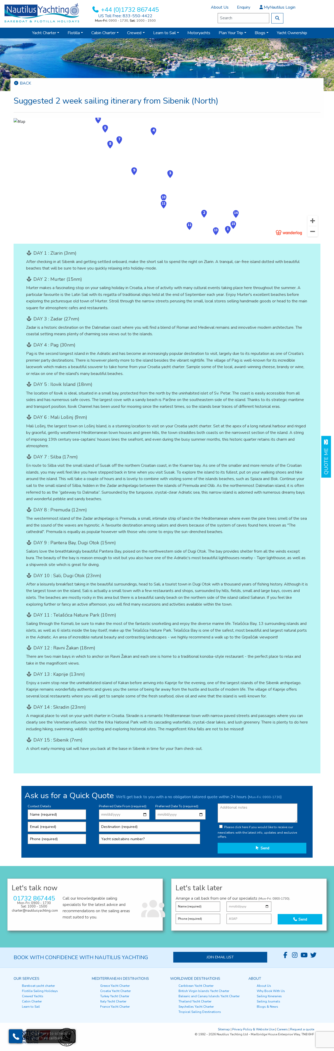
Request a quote (302, 1029)
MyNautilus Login (279, 7)
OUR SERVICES (26, 978)
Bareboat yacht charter (38, 986)
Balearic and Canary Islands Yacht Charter (209, 996)
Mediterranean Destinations (120, 978)
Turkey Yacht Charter (114, 996)
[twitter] (313, 955)
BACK (25, 83)
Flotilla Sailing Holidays (40, 991)
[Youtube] (304, 955)
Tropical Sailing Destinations (199, 1012)
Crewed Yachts (32, 996)
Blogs (260, 33)
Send (264, 848)
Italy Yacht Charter (113, 1001)
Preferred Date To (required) (176, 806)
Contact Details (39, 806)
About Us (220, 7)
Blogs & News (267, 1007)
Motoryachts (198, 33)
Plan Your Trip (231, 33)
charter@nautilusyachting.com (35, 910)
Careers (282, 1029)
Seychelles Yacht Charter (196, 1007)
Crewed (134, 33)
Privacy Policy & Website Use (253, 1029)
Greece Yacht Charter (115, 986)
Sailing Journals (268, 1001)
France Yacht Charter (115, 1007)
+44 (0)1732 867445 (130, 9)
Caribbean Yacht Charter (195, 986)
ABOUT (254, 978)
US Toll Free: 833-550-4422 (125, 16)
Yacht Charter (44, 33)
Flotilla (74, 33)
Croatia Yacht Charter (115, 991)
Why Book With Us (271, 991)
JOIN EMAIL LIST (220, 957)
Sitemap (224, 1029)
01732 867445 (34, 898)
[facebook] (285, 955)
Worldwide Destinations (195, 978)
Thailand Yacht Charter (194, 1001)
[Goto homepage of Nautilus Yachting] (42, 12)
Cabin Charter (103, 33)
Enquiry (243, 7)
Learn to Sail (164, 33)
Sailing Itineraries (269, 996)
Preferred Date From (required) (122, 806)
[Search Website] (277, 18)
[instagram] (295, 955)
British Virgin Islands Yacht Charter (203, 991)
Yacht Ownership (292, 33)
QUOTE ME (326, 460)
